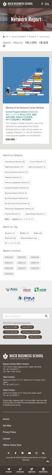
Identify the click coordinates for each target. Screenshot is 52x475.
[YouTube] (29, 453)
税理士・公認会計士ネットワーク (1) (19, 219)
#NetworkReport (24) (29, 238)
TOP (6, 37)
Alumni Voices (43, 472)
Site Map (7, 425)
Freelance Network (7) (13, 177)
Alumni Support (45, 37)
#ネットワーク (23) (12, 243)
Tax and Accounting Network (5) (17, 204)
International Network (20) (15, 162)
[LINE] (22, 453)
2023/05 (35, 268)
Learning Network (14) (36, 167)
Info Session (20, 472)
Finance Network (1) (12, 214)
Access (6, 419)
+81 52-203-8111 (13, 369)
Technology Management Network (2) (19, 209)
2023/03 (9, 274)
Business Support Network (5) (16, 198)
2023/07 (22, 268)
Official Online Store (12, 445)
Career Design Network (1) (35, 214)
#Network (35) (10, 238)
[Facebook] (15, 453)
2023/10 (35, 263)
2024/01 (9, 263)
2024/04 (9, 257)
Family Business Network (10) (16, 172)
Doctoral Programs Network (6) (17, 188)
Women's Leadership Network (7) (17, 183)
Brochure (9, 472)
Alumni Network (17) (38, 162)
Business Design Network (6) (16, 193)
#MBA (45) (38, 233)
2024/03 (22, 257)
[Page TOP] (48, 462)
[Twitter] (8, 453)
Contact (6, 438)
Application (31, 472)
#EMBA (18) (24, 233)
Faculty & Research (18, 37)
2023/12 (22, 263)
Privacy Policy (9, 432)
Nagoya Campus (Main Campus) (16, 364)
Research (32, 37)
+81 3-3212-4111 (13, 385)
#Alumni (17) (10, 233)
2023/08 (9, 268)
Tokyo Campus (9, 377)
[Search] (46, 316)
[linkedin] (43, 453)
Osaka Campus (9, 390)
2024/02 (35, 257)
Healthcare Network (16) (14, 167)
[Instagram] (36, 453)
